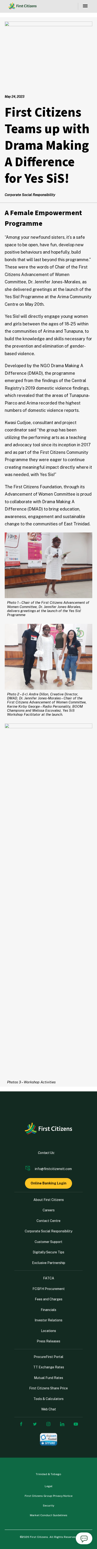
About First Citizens (48, 1200)
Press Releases (48, 1341)
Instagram (48, 1424)
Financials (48, 1310)
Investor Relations (48, 1320)
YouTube (76, 1424)
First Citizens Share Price (48, 1388)
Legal (49, 1486)
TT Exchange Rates (48, 1367)
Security (48, 1505)
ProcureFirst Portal (48, 1357)
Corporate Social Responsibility (48, 1231)
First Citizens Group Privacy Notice (49, 1496)
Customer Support (48, 1242)
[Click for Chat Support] (84, 1539)
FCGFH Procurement (48, 1289)
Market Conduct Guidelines (48, 1515)
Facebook (21, 1424)
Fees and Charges (48, 1299)
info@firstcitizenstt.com (53, 1169)
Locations (48, 1331)
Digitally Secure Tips (48, 1252)
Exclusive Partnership (48, 1263)
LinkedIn (62, 1424)
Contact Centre (48, 1221)
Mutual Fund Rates (48, 1378)
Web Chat (48, 1409)
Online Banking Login (48, 1183)
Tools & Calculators (48, 1399)
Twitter (35, 1424)
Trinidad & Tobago (48, 1474)
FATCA (48, 1278)
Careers (49, 1210)
